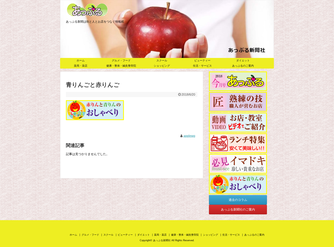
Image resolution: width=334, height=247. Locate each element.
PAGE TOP (323, 236)
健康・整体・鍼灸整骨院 (121, 65)
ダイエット (243, 60)
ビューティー (202, 60)
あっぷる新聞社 (162, 240)
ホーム (81, 60)
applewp (189, 136)
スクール (161, 60)
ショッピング (162, 65)
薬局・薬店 (80, 65)
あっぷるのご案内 (243, 65)
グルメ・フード (121, 60)
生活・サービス (202, 65)
